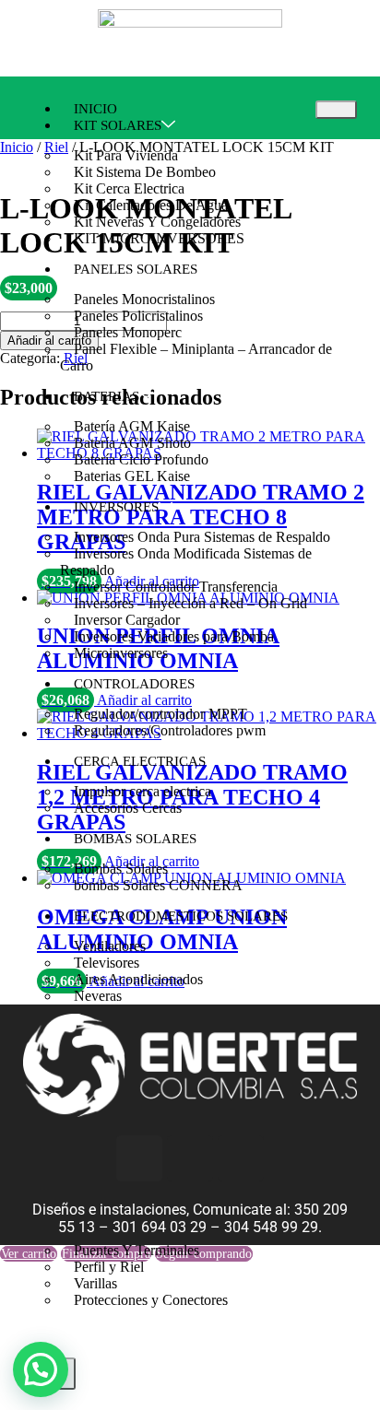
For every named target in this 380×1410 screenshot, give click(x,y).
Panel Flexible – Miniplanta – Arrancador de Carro (196, 357)
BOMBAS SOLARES (135, 838)
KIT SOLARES (117, 125)
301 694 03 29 (160, 1227)
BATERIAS (106, 396)
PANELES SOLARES (135, 269)
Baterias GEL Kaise (132, 476)
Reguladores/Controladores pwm (170, 730)
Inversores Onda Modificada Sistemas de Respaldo (186, 562)
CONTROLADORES (134, 683)
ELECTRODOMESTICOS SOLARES (181, 916)
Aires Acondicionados (138, 979)
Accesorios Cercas (128, 808)
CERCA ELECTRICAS (140, 761)
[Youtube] (241, 1158)
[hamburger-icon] (336, 109)
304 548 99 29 (271, 1227)
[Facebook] (190, 1158)
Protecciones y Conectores (151, 1300)
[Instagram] (139, 1158)
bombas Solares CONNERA (158, 885)
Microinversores (121, 653)
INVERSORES (116, 506)
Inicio (16, 147)
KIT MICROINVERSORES (159, 238)
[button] (40, 1369)
